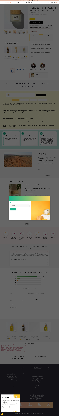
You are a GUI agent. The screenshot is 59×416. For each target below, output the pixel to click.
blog (12, 2)
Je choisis (5, 411)
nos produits (4, 2)
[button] (2, 414)
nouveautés (9, 2)
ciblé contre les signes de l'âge (33, 0)
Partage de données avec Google (7, 407)
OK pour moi (15, 411)
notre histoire (17, 2)
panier (55, 2)
